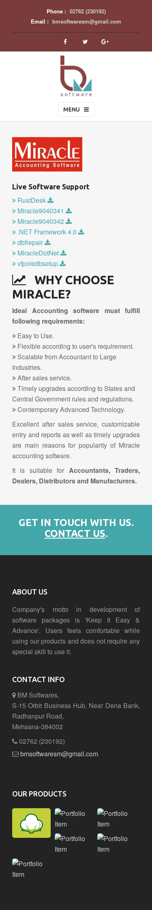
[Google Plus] (105, 42)
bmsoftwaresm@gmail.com (86, 21)
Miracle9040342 (41, 221)
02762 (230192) (88, 11)
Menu (71, 109)
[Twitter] (85, 42)
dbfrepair (30, 242)
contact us (75, 533)
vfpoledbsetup (38, 263)
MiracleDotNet (38, 253)
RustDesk (31, 200)
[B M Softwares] (76, 66)
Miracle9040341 (41, 210)
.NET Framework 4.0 (47, 231)
